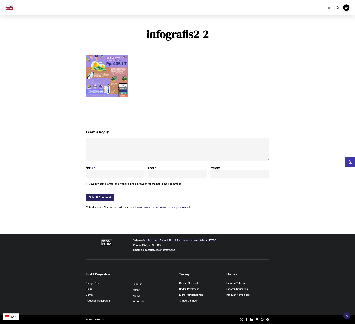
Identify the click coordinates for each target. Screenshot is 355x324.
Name (90, 168)
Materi (136, 290)
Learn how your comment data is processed (162, 207)
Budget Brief (93, 283)
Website (215, 168)
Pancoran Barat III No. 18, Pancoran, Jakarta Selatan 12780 (181, 240)
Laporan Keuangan (237, 289)
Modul (136, 296)
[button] (346, 7)
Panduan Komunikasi (238, 295)
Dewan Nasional (188, 283)
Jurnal (89, 295)
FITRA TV (138, 301)
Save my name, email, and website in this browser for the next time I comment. (135, 184)
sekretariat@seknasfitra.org (158, 250)
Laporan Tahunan (236, 283)
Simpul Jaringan (188, 301)
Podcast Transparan (98, 301)
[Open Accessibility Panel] (350, 162)
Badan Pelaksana (189, 289)
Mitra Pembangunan (191, 295)
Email (152, 168)
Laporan (137, 284)
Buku (89, 289)
